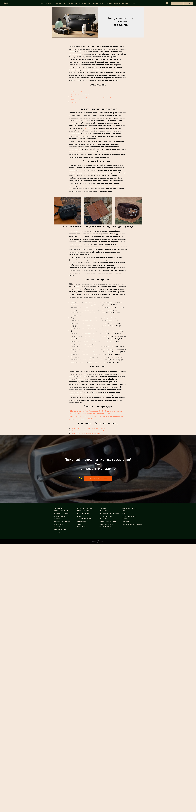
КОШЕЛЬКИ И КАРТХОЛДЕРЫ (62, 521)
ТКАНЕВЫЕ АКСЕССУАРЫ (61, 511)
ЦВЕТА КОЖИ (103, 518)
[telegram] (167, 3)
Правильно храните (79, 99)
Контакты (117, 3)
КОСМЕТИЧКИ (103, 511)
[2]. (71, 416)
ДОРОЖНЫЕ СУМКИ (82, 521)
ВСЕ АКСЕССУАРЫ (59, 508)
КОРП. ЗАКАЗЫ (93, 3)
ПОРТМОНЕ (57, 532)
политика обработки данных (132, 524)
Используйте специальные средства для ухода (91, 97)
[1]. (71, 411)
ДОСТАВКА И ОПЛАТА (129, 508)
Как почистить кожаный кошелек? (87, 433)
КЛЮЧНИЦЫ (103, 508)
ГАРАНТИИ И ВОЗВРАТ (129, 516)
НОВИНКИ (79, 524)
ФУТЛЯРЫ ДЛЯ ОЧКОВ (83, 511)
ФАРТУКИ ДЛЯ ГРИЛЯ (106, 516)
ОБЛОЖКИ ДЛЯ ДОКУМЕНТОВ (85, 508)
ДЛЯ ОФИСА (57, 527)
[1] (84, 128)
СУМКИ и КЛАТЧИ (59, 524)
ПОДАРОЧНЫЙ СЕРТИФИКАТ (62, 513)
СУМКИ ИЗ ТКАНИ (82, 527)
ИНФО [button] (102, 3)
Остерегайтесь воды (80, 94)
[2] (121, 362)
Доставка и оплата (128, 3)
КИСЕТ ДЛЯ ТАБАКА (83, 513)
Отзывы (109, 3)
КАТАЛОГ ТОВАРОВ (46, 3)
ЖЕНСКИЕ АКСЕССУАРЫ (60, 516)
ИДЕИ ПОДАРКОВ (60, 3)
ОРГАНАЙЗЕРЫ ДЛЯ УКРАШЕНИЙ (109, 513)
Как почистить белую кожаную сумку (88, 428)
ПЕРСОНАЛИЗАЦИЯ (80, 3)
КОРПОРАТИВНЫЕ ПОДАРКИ (108, 521)
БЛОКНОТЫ (57, 518)
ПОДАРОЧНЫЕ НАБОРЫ (106, 524)
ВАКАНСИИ (126, 521)
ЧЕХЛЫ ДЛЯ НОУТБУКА (60, 529)
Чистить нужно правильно (82, 92)
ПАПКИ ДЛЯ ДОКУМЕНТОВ (84, 518)
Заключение (76, 102)
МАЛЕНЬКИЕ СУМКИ (105, 527)
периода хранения (95, 339)
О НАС (124, 513)
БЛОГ (124, 511)
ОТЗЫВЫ (125, 518)
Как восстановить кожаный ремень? (88, 431)
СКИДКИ (71, 3)
